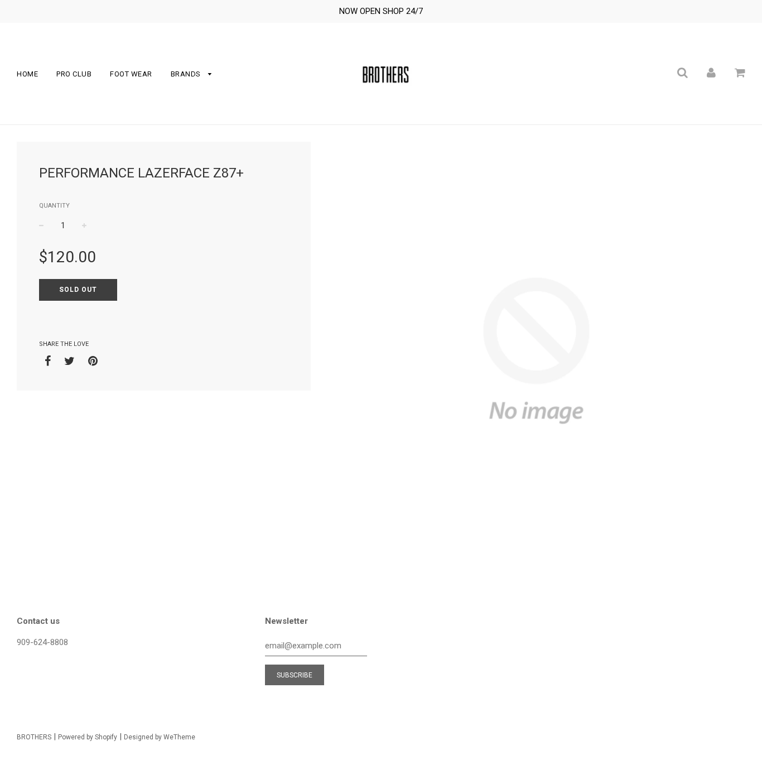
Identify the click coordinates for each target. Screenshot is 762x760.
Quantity (54, 205)
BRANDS (187, 74)
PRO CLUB (73, 74)
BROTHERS (34, 737)
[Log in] (711, 73)
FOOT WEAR (131, 74)
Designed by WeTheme (159, 737)
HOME (27, 74)
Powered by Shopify (87, 737)
